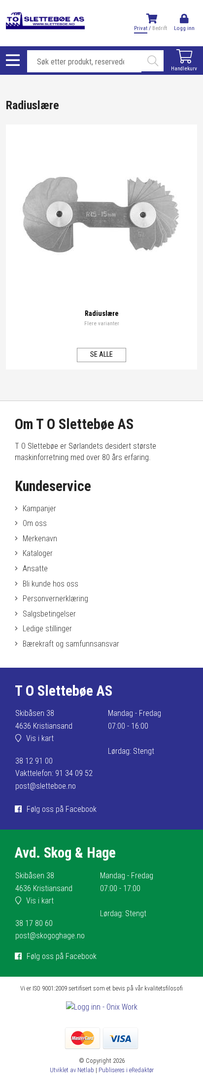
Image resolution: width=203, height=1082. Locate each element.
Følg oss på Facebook (62, 809)
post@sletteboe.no (45, 786)
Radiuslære (102, 313)
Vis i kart (40, 738)
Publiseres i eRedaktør (126, 1070)
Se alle (101, 354)
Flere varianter (101, 323)
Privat (140, 28)
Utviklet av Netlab (72, 1070)
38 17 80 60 (34, 923)
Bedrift (159, 28)
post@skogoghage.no (50, 935)
